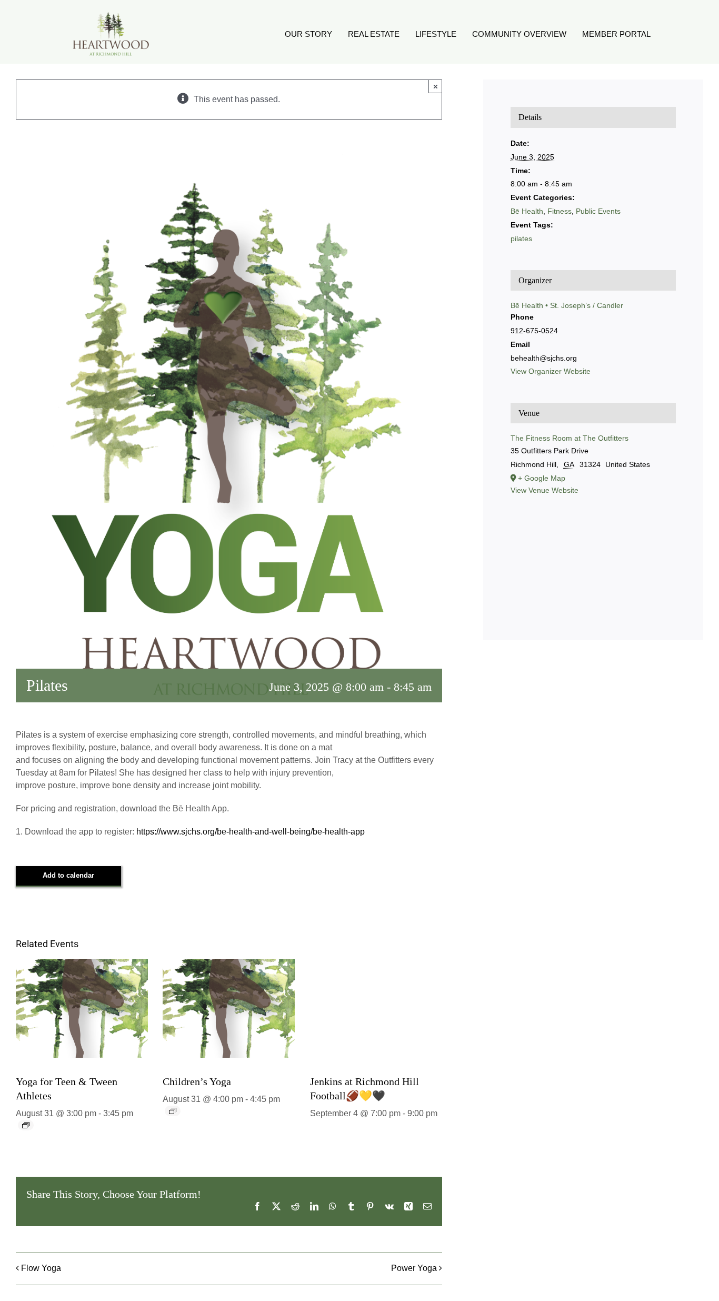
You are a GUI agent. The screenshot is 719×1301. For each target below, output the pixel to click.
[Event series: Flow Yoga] (25, 1125)
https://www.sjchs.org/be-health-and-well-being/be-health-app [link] (250, 831)
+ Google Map (541, 478)
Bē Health (527, 211)
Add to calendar (68, 875)
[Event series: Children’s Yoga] (172, 1111)
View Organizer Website (551, 371)
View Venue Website (544, 490)
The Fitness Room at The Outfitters (569, 438)
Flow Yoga (41, 1268)
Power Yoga (414, 1268)
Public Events (598, 211)
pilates (521, 238)
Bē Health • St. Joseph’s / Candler (567, 305)
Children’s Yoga (197, 1081)
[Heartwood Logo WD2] (110, 14)
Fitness (559, 211)
